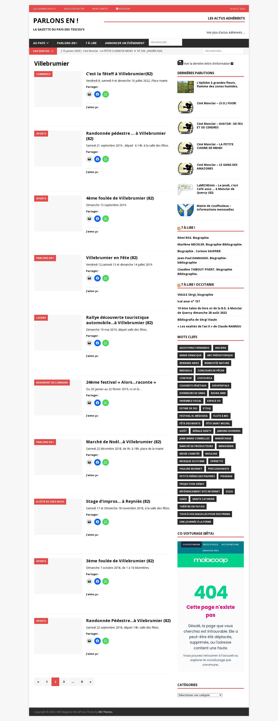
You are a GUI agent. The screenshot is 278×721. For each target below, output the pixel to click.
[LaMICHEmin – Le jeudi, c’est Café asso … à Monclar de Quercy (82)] (185, 190)
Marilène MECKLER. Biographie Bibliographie (209, 244)
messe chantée (189, 453)
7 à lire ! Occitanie (197, 284)
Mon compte (100, 8)
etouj (207, 408)
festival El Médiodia (193, 416)
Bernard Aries (189, 363)
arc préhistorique (220, 355)
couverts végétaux (192, 385)
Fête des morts (189, 423)
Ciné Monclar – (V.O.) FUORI (216, 103)
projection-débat (191, 484)
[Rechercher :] (223, 51)
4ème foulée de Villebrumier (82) (120, 198)
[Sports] (58, 149)
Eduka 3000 (218, 393)
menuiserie (226, 446)
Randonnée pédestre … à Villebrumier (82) (126, 135)
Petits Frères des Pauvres (197, 476)
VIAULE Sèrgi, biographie (195, 294)
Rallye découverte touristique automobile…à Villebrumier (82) (119, 320)
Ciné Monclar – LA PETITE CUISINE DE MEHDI (215, 146)
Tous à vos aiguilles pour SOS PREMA (204, 514)
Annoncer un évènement (125, 43)
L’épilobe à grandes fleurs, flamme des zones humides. (217, 84)
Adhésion (124, 8)
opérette (216, 461)
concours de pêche (211, 370)
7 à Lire (91, 43)
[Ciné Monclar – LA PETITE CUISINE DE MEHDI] (185, 148)
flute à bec (221, 416)
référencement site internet (199, 491)
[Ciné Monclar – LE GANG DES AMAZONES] (185, 169)
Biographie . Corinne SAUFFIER (199, 251)
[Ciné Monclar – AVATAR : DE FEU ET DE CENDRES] (185, 128)
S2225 (229, 491)
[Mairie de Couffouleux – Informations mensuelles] (185, 210)
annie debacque (190, 355)
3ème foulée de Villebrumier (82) (120, 561)
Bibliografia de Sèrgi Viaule (197, 319)
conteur (185, 378)
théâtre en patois (192, 506)
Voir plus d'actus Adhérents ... (226, 32)
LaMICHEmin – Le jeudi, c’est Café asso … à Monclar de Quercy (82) (217, 188)
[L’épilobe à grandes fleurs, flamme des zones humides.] (185, 87)
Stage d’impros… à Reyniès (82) (118, 501)
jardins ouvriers (228, 431)
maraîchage (223, 438)
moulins (211, 453)
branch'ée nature (217, 363)
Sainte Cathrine (203, 499)
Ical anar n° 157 (188, 301)
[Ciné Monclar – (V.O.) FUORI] (185, 107)
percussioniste (218, 468)
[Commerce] (58, 89)
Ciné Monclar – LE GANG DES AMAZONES (217, 166)
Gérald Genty (202, 431)
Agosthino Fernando (194, 348)
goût (183, 431)
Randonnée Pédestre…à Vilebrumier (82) (128, 620)
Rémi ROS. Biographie (193, 238)
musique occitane (192, 461)
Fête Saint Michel (218, 423)
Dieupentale (220, 385)
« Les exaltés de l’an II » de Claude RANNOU (209, 326)
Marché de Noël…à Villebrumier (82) (123, 441)
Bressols (185, 370)
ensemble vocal (190, 401)
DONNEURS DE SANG (192, 393)
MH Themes (105, 712)
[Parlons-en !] (58, 273)
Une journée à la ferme (195, 521)
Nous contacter (74, 8)
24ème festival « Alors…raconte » (121, 382)
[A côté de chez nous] (58, 517)
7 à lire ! (188, 227)
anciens (220, 348)
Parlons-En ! (67, 43)
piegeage (226, 476)
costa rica (204, 378)
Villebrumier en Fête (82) (112, 257)
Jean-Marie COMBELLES (194, 438)
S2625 (183, 499)
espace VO (214, 401)
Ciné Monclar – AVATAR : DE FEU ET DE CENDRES (220, 125)
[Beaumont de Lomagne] (58, 398)
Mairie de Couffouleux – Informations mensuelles (215, 207)
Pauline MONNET (190, 468)
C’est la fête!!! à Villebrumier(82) (119, 73)
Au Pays (39, 43)
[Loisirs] (58, 333)
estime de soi (188, 408)
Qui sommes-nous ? (44, 8)
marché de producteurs (196, 446)
